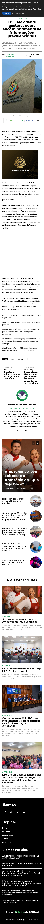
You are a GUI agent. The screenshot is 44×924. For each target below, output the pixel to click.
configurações (35, 9)
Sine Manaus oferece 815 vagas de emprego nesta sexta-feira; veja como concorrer (20, 349)
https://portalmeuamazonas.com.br (22, 408)
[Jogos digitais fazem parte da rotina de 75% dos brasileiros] (36, 562)
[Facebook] (18, 430)
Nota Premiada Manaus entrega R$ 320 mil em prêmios (21, 323)
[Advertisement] (22, 254)
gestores (12, 359)
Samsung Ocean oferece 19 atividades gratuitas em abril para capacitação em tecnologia (31, 376)
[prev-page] (33, 443)
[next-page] (37, 443)
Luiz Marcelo (9, 488)
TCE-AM (31, 359)
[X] (17, 812)
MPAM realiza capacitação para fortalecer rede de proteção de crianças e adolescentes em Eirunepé (21, 341)
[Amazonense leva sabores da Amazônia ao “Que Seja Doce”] (22, 465)
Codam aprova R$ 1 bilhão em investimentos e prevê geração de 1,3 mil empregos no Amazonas (20, 331)
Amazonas (22, 19)
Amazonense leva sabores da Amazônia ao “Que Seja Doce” (22, 316)
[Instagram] (22, 430)
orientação (22, 359)
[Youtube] (26, 430)
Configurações (19, 13)
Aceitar (7, 13)
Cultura (6, 616)
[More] (38, 120)
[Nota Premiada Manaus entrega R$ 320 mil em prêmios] (36, 501)
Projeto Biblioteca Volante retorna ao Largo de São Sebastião (12, 374)
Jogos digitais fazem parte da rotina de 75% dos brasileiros (15, 562)
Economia (7, 665)
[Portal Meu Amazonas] (22, 395)
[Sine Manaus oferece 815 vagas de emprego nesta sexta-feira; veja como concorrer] (36, 547)
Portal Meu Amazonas (10, 55)
